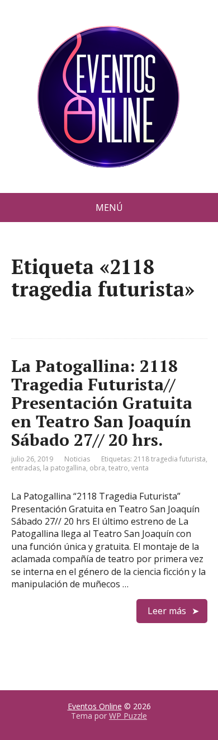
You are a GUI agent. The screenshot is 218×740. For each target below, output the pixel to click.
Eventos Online (95, 706)
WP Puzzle (128, 715)
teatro (118, 468)
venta (140, 468)
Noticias (77, 459)
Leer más (167, 611)
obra (97, 468)
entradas (25, 468)
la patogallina (64, 468)
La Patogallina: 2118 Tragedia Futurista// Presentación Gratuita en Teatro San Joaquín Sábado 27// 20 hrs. (101, 403)
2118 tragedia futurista (170, 459)
